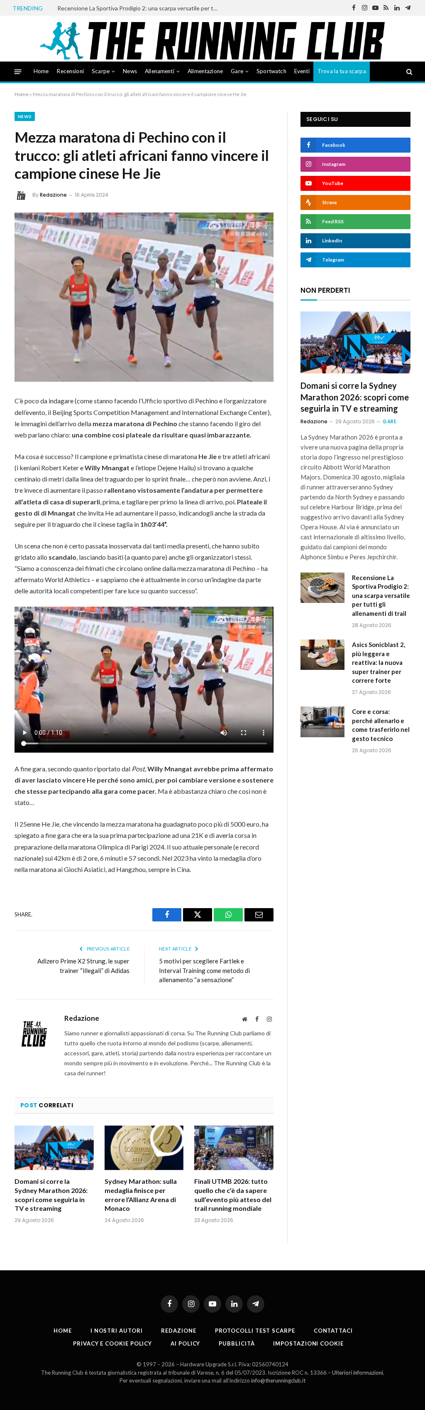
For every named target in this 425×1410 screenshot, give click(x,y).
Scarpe (101, 71)
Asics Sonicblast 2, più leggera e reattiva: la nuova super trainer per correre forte (378, 662)
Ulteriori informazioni (357, 1372)
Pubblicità (236, 1343)
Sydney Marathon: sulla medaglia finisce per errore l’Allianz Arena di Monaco (141, 1194)
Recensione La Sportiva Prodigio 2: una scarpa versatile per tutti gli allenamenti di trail (140, 8)
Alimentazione (205, 71)
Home (41, 71)
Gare (237, 71)
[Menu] (18, 71)
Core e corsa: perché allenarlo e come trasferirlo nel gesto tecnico (381, 725)
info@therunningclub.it (278, 1380)
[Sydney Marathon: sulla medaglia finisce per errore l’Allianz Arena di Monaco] (144, 1148)
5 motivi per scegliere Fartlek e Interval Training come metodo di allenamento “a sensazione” (204, 970)
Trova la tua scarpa (342, 71)
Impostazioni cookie (308, 1343)
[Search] (409, 71)
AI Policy (185, 1343)
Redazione (53, 194)
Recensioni (70, 71)
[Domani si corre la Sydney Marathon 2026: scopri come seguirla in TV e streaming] (54, 1148)
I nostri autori (116, 1330)
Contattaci (333, 1330)
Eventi (302, 71)
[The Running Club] (212, 41)
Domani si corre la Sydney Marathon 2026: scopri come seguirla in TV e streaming (51, 1194)
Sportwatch (271, 71)
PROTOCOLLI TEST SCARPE (255, 1330)
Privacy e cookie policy (112, 1343)
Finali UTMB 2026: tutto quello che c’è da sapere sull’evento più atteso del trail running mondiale (232, 1194)
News (130, 71)
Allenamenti (159, 71)
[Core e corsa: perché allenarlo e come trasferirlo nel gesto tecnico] (322, 721)
